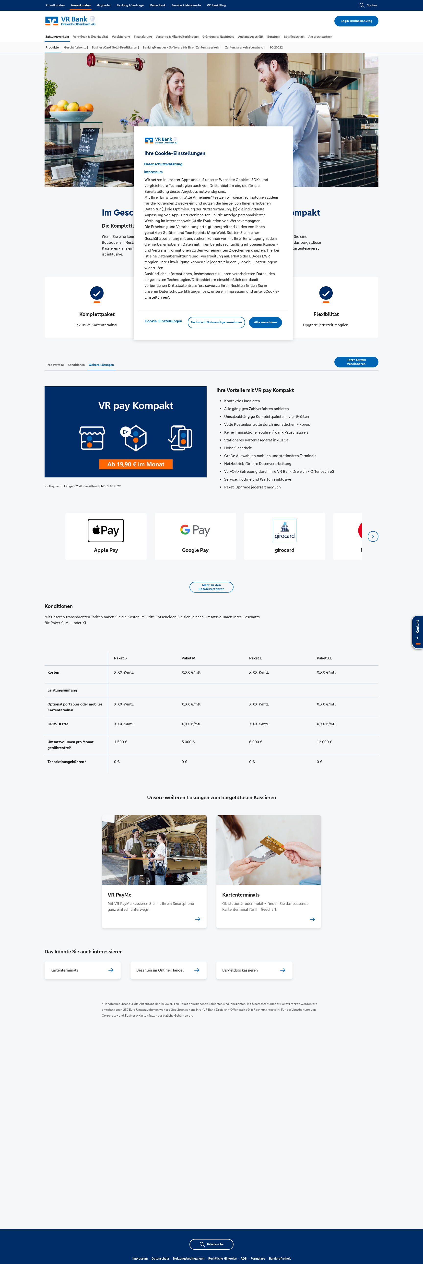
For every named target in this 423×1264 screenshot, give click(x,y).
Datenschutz (160, 1259)
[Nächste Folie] (373, 536)
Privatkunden (55, 5)
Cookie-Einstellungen (163, 321)
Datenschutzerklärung (163, 164)
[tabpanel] (106, 536)
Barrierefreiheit (280, 1259)
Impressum (140, 1259)
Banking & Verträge (130, 5)
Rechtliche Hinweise (222, 1259)
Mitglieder (103, 5)
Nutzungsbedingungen (188, 1259)
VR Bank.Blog (216, 5)
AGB (244, 1259)
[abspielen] (125, 431)
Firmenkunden (80, 5)
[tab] (57, 37)
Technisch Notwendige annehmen (216, 323)
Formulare (258, 1259)
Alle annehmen (265, 323)
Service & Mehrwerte (186, 5)
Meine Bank (158, 5)
